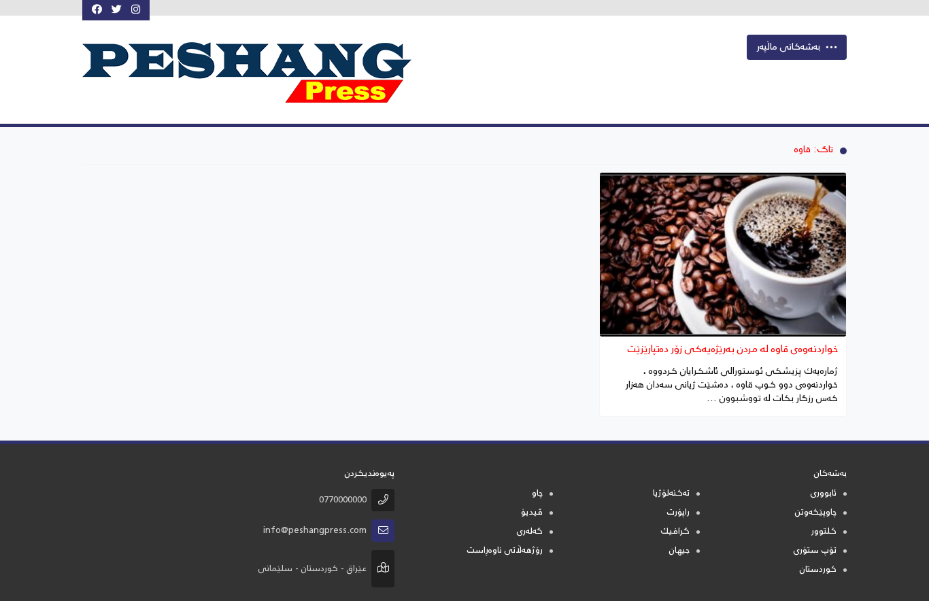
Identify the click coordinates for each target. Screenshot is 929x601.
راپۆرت (678, 512)
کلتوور (824, 532)
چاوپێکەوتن (816, 512)
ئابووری (824, 493)
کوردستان (818, 570)
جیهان (679, 551)
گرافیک (675, 532)
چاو (537, 493)
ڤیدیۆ (532, 512)
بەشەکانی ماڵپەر (788, 47)
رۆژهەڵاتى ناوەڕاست (505, 551)
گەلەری (530, 532)
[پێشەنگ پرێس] (259, 73)
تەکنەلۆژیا (671, 493)
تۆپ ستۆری (815, 551)
